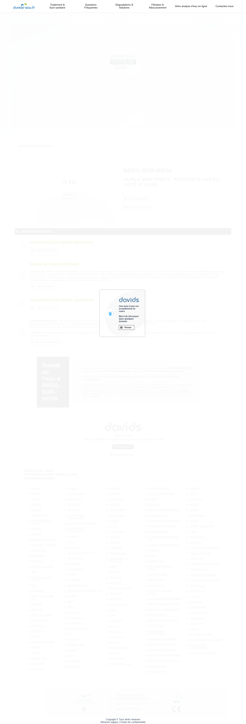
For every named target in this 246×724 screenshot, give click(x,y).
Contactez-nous (225, 6)
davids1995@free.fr (127, 708)
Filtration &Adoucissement (157, 6)
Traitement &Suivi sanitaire (57, 6)
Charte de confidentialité (133, 722)
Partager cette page (139, 207)
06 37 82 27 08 (146, 703)
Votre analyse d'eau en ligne (191, 7)
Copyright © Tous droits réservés (123, 719)
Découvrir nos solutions (48, 342)
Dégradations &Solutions (124, 6)
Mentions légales (109, 722)
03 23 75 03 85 (125, 703)
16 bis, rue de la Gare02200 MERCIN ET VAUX (132, 697)
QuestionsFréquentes (90, 6)
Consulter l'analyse (139, 199)
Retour (127, 327)
